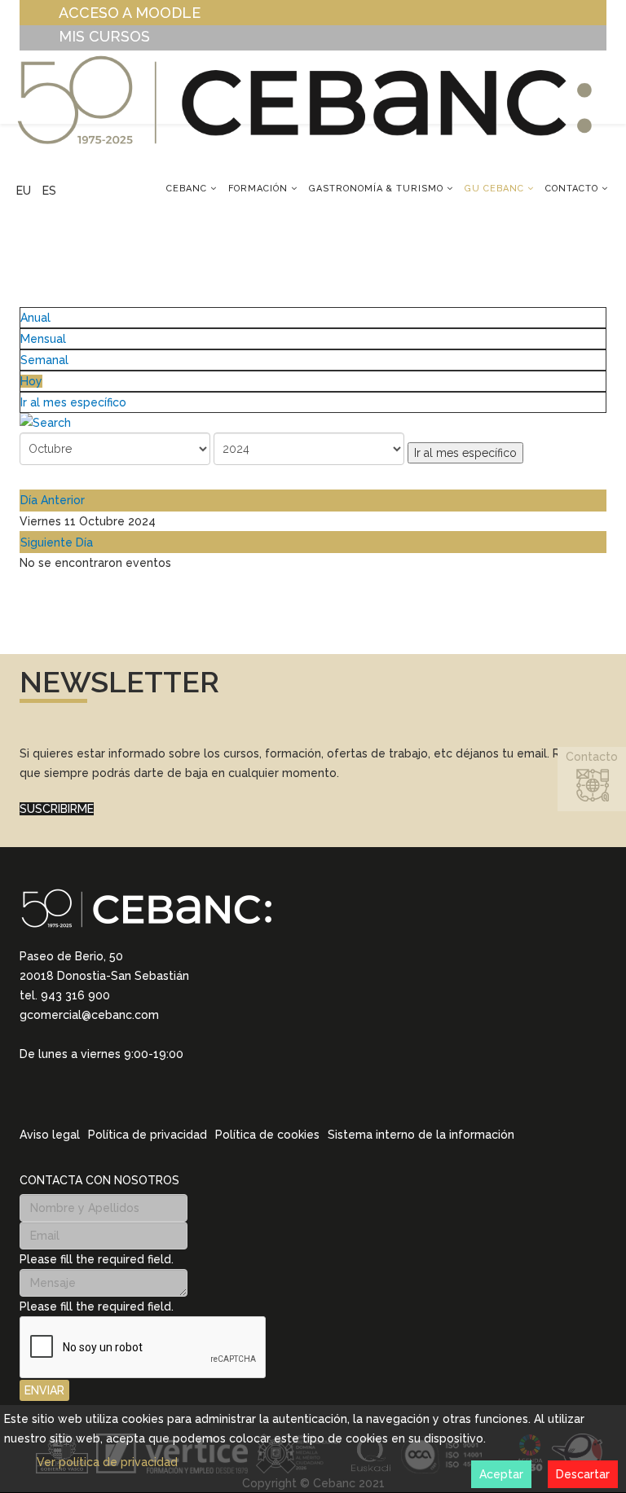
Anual (35, 317)
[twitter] (68, 1093)
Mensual (43, 338)
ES (49, 190)
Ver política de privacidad (107, 1462)
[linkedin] (26, 1093)
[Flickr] (132, 1093)
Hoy (31, 381)
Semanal (44, 360)
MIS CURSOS (104, 36)
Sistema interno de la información (421, 1134)
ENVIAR (44, 1390)
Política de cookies (267, 1134)
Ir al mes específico (73, 402)
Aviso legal (50, 1134)
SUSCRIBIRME (57, 808)
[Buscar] (313, 423)
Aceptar (501, 1474)
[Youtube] (110, 1093)
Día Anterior (52, 500)
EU (23, 190)
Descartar (583, 1474)
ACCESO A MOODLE (130, 12)
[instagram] (47, 1093)
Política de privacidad (147, 1134)
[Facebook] (89, 1093)
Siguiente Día (56, 542)
